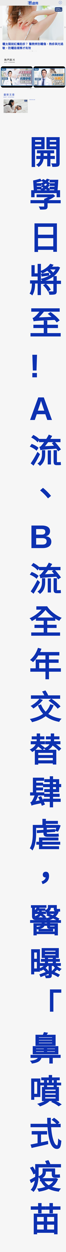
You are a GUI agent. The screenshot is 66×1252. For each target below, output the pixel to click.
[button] (1, 27)
